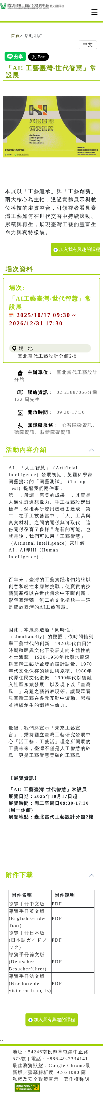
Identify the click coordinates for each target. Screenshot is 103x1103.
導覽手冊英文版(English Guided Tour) (28, 918)
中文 (88, 44)
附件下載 (19, 874)
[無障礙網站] (26, 1091)
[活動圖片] (51, 126)
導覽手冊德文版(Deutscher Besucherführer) (28, 961)
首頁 (15, 36)
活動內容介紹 (26, 449)
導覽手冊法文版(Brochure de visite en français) (30, 983)
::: (5, 36)
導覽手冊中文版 (27, 903)
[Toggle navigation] (94, 12)
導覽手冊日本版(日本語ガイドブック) (28, 940)
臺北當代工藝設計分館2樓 (47, 356)
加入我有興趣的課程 (79, 249)
